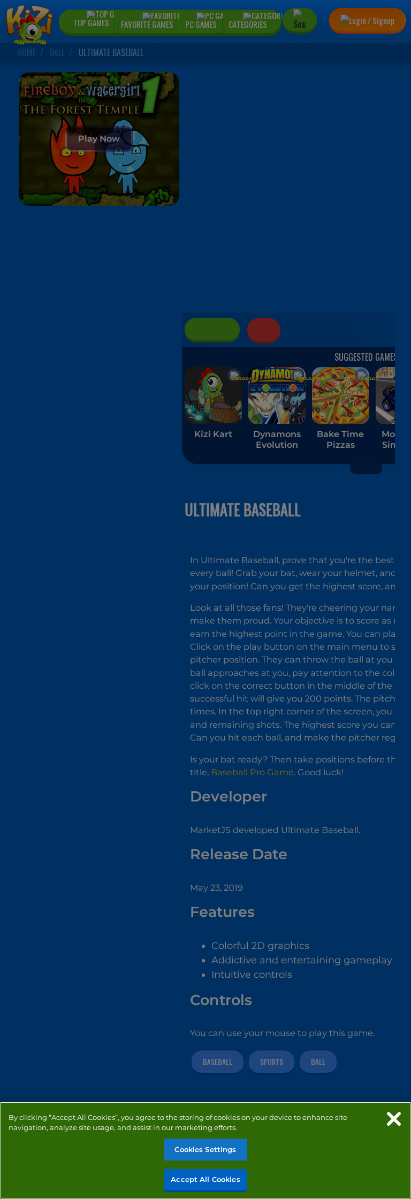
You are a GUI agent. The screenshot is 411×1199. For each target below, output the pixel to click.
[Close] (394, 1119)
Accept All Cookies (205, 1179)
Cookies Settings (205, 1149)
